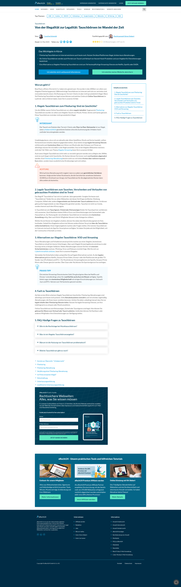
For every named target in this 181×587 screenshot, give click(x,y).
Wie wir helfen (80, 531)
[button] (61, 42)
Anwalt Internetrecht (119, 525)
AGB (49, 16)
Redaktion (78, 525)
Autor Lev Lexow (80, 538)
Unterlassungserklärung (46, 381)
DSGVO (66, 16)
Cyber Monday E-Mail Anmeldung (123, 554)
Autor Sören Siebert (81, 535)
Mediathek (116, 545)
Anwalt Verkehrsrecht (119, 528)
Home (37, 9)
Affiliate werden (80, 521)
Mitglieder (70, 9)
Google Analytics (89, 16)
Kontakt (119, 563)
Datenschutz (128, 563)
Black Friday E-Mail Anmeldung (122, 551)
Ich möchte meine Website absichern (117, 72)
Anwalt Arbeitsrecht (119, 521)
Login (121, 3)
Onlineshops (76, 16)
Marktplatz (60, 9)
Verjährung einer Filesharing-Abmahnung (52, 371)
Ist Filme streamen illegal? (46, 375)
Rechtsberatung (98, 9)
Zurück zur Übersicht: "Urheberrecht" (51, 361)
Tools (79, 9)
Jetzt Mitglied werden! (136, 3)
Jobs (77, 528)
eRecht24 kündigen (118, 531)
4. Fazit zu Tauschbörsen (122, 113)
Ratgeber (44, 9)
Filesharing (100, 110)
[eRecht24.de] (49, 3)
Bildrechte (101, 16)
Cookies (57, 16)
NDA (119, 16)
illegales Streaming (65, 150)
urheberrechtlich (50, 130)
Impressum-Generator (88, 3)
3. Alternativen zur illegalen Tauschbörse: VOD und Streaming (128, 108)
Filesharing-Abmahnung (53, 158)
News (52, 9)
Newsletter (116, 548)
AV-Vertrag (111, 16)
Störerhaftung (42, 378)
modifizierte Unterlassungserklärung (50, 385)
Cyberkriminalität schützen (45, 251)
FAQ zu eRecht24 (118, 541)
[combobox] (144, 9)
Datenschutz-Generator (107, 3)
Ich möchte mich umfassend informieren (63, 72)
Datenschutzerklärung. (69, 433)
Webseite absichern (114, 9)
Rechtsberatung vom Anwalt (121, 535)
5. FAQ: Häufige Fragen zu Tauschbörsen (128, 118)
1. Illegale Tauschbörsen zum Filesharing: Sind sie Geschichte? (128, 93)
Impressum (138, 563)
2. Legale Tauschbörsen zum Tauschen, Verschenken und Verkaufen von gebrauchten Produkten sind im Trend (127, 101)
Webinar (87, 9)
